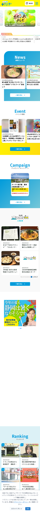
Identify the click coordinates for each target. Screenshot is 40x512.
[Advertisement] (20, 358)
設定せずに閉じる (16, 508)
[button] (19, 328)
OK (28, 508)
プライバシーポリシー (21, 502)
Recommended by (25, 277)
